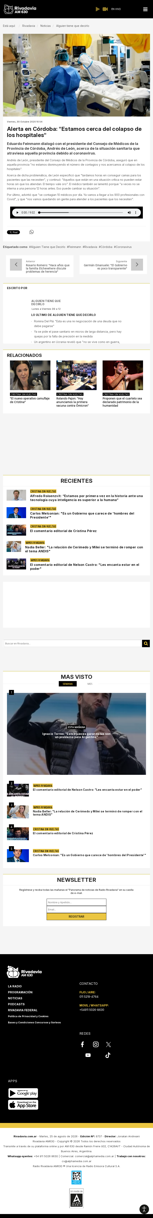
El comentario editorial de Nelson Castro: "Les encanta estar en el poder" (87, 789)
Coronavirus (124, 247)
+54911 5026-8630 (91, 1009)
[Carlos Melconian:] (18, 855)
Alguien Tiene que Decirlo (48, 247)
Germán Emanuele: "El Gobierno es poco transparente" (105, 267)
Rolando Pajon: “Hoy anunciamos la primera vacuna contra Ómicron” (72, 402)
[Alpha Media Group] (76, 1198)
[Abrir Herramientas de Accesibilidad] (144, 1209)
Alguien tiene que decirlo (46, 302)
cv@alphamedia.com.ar (76, 1161)
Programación (20, 992)
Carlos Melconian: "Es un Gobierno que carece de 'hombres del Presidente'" (89, 855)
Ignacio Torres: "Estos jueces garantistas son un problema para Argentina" (76, 735)
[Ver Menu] (145, 9)
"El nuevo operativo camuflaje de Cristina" (30, 400)
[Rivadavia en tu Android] (23, 1093)
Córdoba (106, 247)
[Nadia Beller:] (18, 811)
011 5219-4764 (88, 996)
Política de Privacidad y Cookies (28, 1016)
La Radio (15, 986)
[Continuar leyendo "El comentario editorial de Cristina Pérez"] (16, 530)
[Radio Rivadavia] (24, 971)
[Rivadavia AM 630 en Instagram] (98, 1044)
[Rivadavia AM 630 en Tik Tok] (107, 1055)
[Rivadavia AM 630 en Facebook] (84, 1044)
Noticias (15, 998)
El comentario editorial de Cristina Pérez (63, 531)
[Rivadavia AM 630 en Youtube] (87, 1055)
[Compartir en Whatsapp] (31, 232)
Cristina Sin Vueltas (23, 394)
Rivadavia (90, 247)
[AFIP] (76, 1177)
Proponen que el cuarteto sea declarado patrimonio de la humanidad (122, 402)
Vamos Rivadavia (35, 542)
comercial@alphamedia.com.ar (94, 1156)
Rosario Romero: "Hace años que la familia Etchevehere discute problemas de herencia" (48, 268)
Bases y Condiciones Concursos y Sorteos (34, 1022)
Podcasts (16, 1004)
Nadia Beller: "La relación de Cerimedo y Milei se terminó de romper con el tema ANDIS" (87, 813)
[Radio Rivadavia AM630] (20, 9)
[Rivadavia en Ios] (23, 1105)
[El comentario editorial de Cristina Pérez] (18, 833)
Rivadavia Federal (22, 1010)
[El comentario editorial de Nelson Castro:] (18, 790)
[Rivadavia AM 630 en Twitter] (111, 1044)
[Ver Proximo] (137, 265)
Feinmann (75, 247)
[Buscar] (146, 643)
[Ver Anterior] (16, 265)
